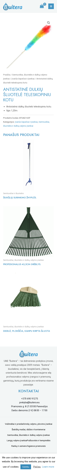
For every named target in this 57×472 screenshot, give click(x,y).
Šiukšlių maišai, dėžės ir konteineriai (28, 429)
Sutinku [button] (25, 467)
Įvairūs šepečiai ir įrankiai (23, 79)
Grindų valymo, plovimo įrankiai (37, 424)
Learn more (48, 466)
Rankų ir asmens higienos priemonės (28, 446)
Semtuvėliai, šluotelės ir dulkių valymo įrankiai (28, 435)
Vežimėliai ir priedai (14, 424)
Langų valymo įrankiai (17, 440)
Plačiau (37, 466)
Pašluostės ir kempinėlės (38, 440)
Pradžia (6, 75)
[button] (48, 23)
